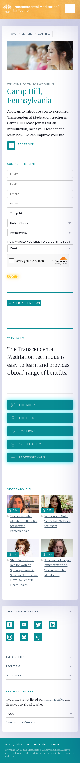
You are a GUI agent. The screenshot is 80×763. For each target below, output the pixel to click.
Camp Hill (44, 33)
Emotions (27, 431)
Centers (27, 33)
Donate (55, 744)
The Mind (26, 405)
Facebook (25, 144)
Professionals (31, 457)
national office (54, 699)
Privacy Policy (13, 744)
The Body (26, 418)
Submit (12, 276)
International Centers (20, 722)
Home (12, 33)
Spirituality (29, 444)
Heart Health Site (36, 744)
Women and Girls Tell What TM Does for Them (57, 521)
